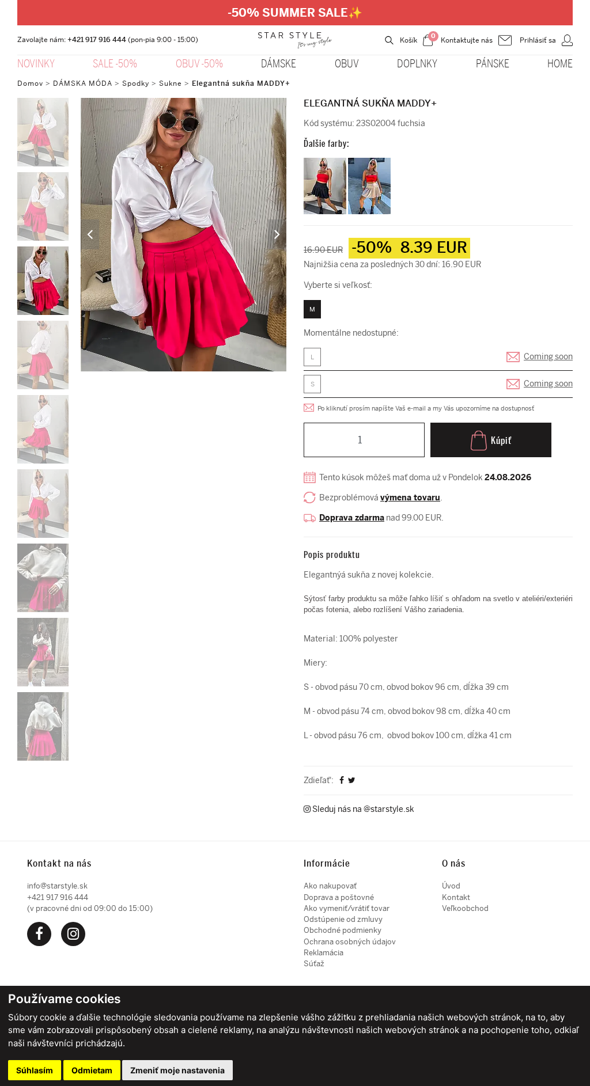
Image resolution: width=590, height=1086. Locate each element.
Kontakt (456, 897)
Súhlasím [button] (34, 1070)
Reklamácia (323, 952)
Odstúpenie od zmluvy (343, 919)
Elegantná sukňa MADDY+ (241, 83)
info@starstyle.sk (57, 886)
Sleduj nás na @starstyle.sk (362, 809)
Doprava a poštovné (339, 897)
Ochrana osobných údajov (350, 941)
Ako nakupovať (330, 886)
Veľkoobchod (465, 908)
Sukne (170, 83)
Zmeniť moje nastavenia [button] (177, 1070)
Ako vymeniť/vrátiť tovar (346, 908)
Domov (30, 83)
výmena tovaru (410, 498)
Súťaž (314, 963)
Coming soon (548, 357)
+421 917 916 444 (96, 40)
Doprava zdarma (351, 518)
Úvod (451, 886)
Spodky (135, 83)
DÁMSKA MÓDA (82, 83)
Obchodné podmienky (342, 930)
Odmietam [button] (91, 1070)
